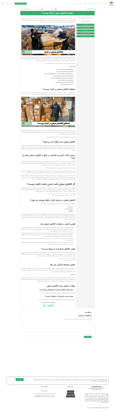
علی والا (92, 8)
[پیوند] (111, 3)
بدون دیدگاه (39, 9)
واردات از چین (70, 63)
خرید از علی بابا (70, 168)
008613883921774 (85, 22)
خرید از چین (71, 137)
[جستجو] (2, 4)
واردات (88, 8)
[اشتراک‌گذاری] (52, 306)
